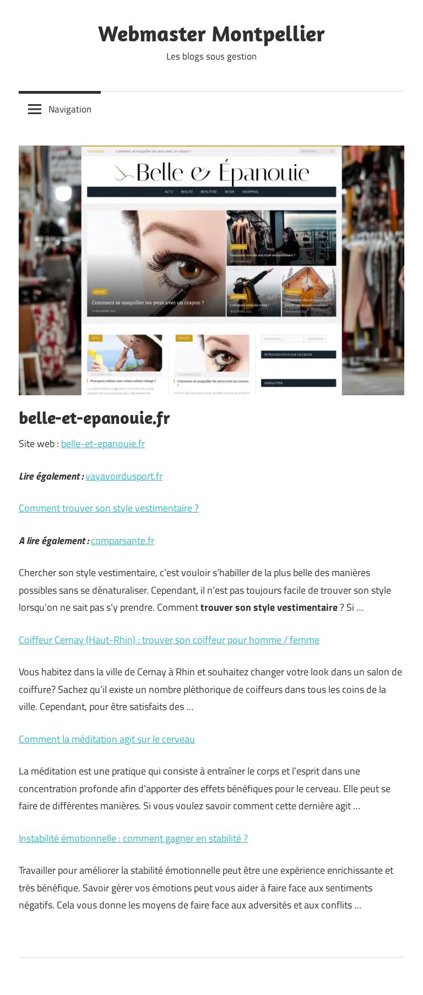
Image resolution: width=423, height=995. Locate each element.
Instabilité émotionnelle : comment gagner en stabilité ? (133, 838)
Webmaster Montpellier (211, 33)
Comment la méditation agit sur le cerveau (107, 739)
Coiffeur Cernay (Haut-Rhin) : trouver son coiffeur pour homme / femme (169, 639)
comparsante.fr (122, 540)
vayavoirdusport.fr (123, 476)
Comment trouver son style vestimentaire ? (109, 508)
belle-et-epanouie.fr (103, 443)
